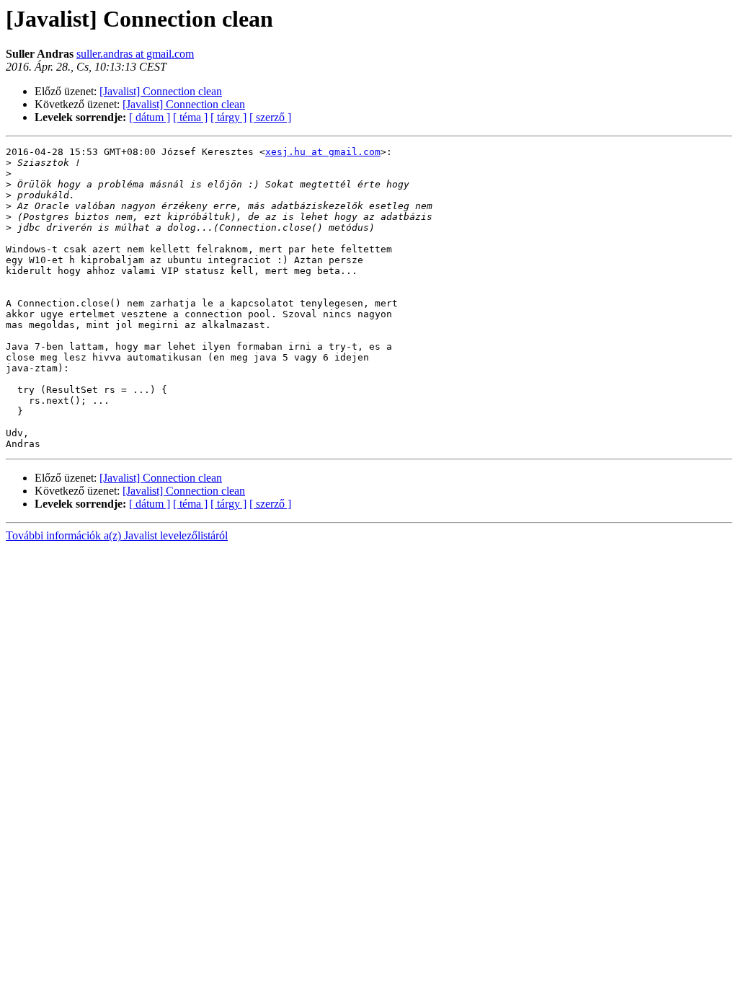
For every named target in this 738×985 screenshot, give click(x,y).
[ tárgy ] (228, 117)
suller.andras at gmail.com (135, 54)
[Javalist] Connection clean (160, 91)
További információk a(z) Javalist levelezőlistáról (117, 535)
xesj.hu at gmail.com (323, 151)
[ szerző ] (270, 117)
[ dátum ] (149, 117)
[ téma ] (190, 117)
